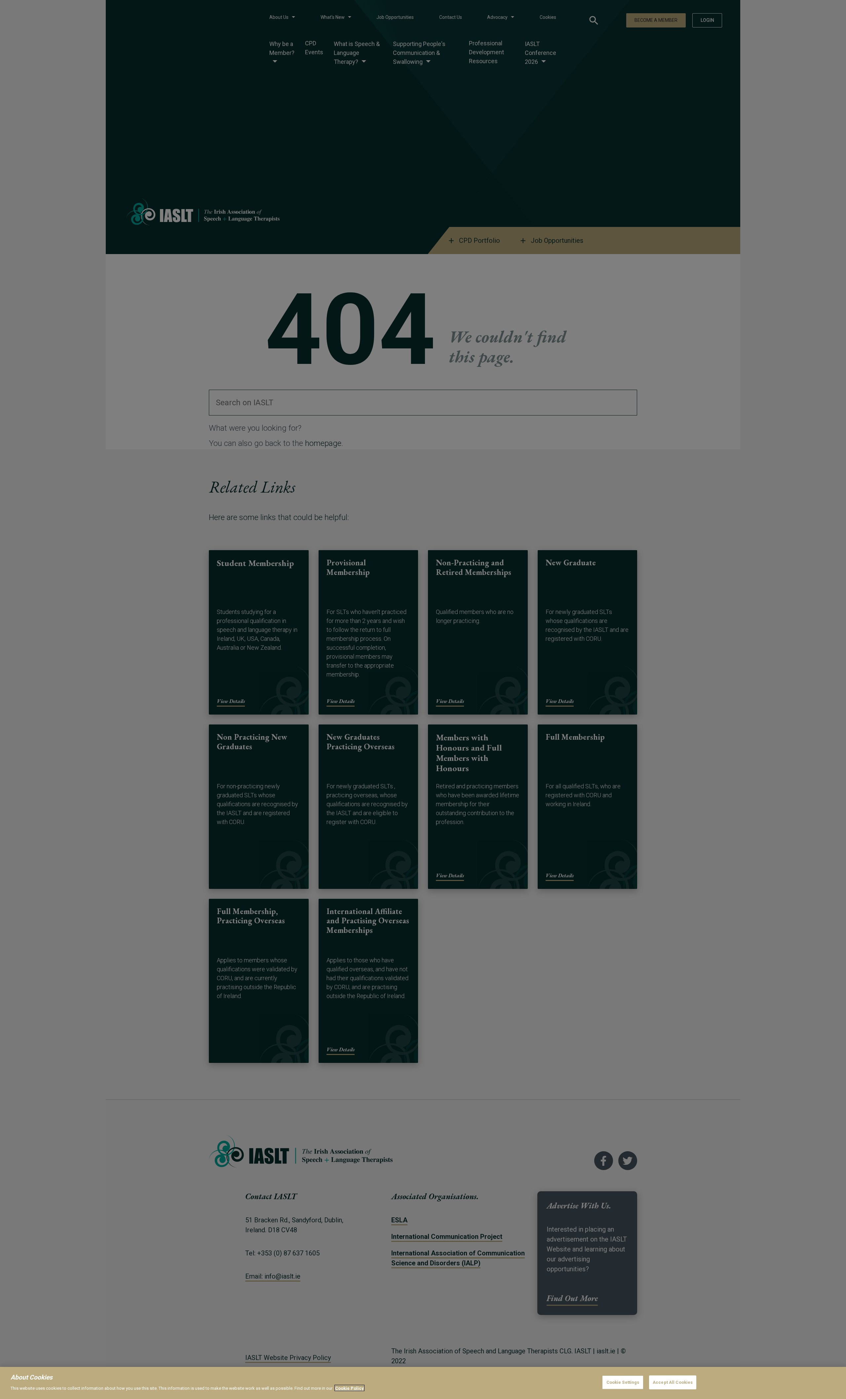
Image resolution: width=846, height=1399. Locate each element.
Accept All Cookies (673, 1382)
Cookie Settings (622, 1382)
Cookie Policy (349, 1387)
